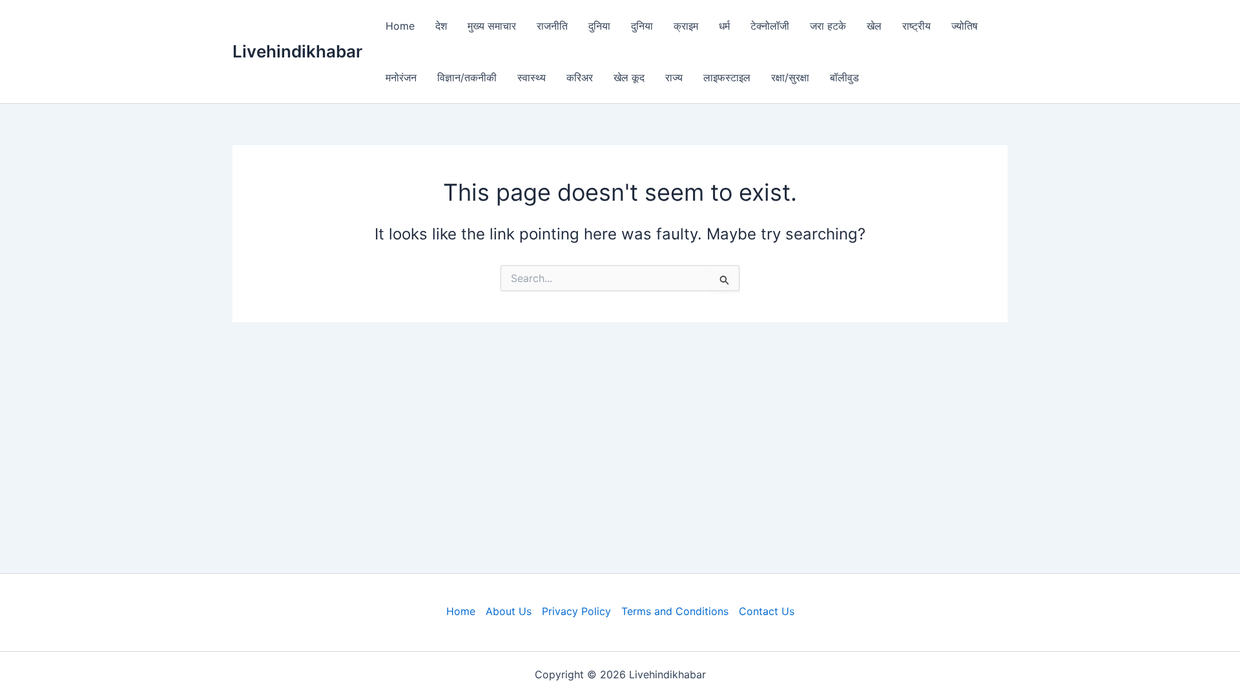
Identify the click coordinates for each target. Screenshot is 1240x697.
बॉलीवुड (844, 77)
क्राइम (686, 25)
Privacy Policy (576, 611)
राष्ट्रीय (916, 25)
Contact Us (766, 611)
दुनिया (599, 25)
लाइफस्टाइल (726, 77)
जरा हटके (828, 25)
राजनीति (552, 25)
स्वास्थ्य (531, 77)
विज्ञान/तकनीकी (467, 77)
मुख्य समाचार (492, 25)
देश (441, 25)
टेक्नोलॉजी (769, 25)
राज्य (674, 77)
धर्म (724, 25)
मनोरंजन (401, 77)
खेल (874, 25)
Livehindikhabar (297, 51)
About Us (509, 611)
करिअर (579, 77)
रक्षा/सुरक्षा (790, 77)
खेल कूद (629, 77)
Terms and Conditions (674, 611)
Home (400, 25)
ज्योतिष (964, 25)
